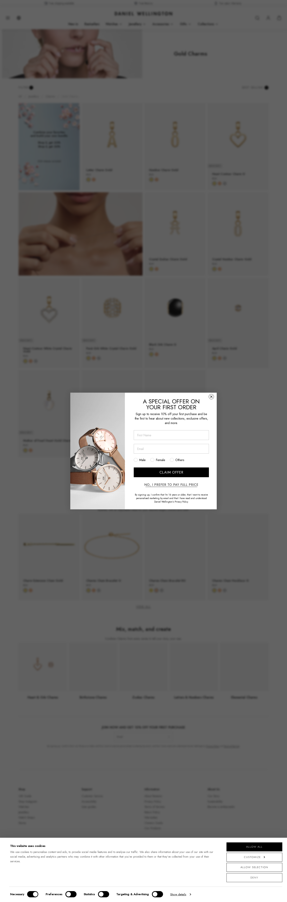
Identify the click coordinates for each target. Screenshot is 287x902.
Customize (252, 857)
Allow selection (254, 867)
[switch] (71, 894)
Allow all (254, 847)
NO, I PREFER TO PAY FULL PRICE (171, 485)
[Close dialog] (211, 396)
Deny (254, 877)
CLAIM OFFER (171, 472)
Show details (178, 894)
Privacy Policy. (182, 501)
